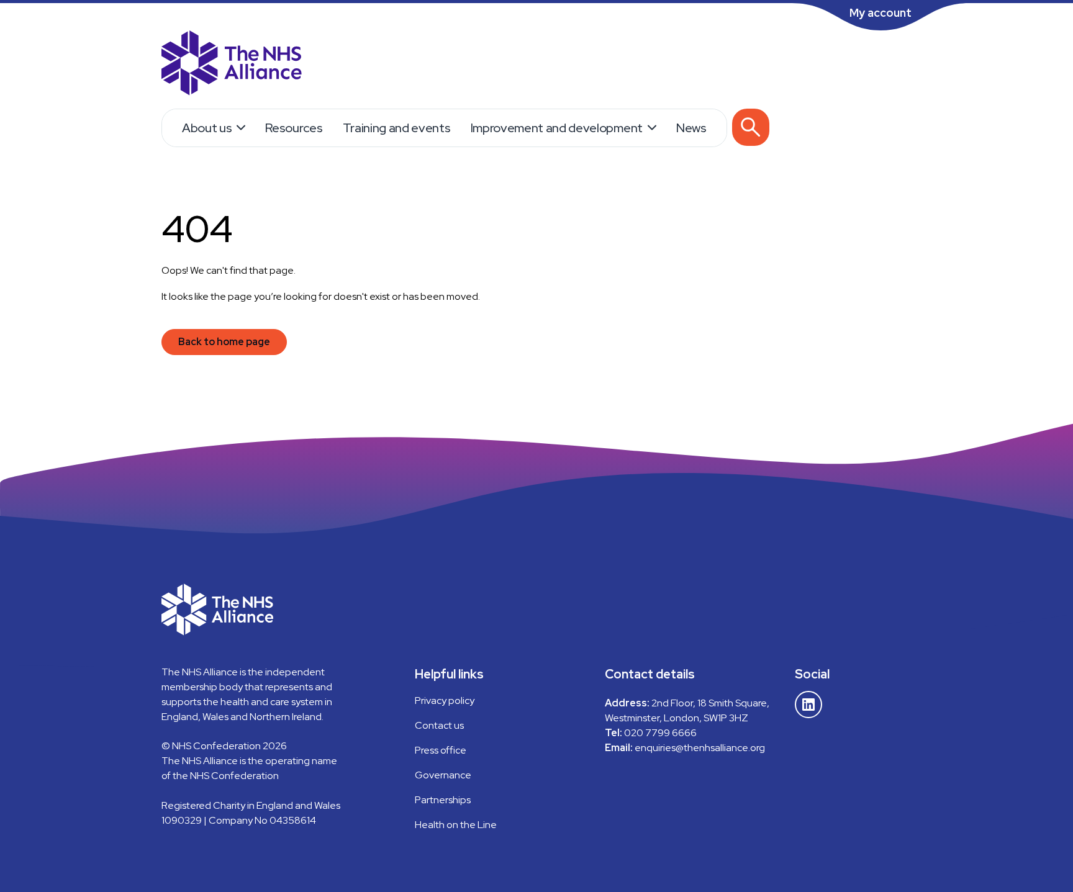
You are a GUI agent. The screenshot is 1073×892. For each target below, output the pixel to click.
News (691, 128)
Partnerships (443, 799)
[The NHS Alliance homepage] (231, 64)
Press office (440, 750)
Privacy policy (444, 700)
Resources (293, 128)
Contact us (439, 725)
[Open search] (750, 127)
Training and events (397, 128)
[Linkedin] (808, 704)
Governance (443, 775)
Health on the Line (456, 824)
